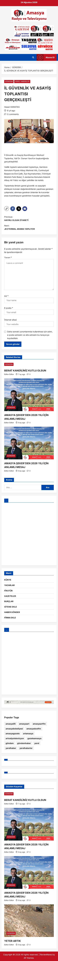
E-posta (8, 308)
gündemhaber (24, 743)
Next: (19, 227)
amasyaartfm (39, 724)
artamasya (28, 733)
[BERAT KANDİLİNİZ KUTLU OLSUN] (29, 364)
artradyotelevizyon (15, 738)
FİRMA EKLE (10, 617)
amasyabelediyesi (14, 728)
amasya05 (11, 724)
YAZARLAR (9, 585)
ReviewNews (46, 954)
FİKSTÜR (8, 590)
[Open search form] (33, 57)
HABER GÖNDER (12, 612)
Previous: (16, 218)
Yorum (8, 257)
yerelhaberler (26, 748)
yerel (36, 743)
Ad (6, 296)
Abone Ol (50, 57)
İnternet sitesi (10, 320)
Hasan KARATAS (12, 107)
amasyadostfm (33, 728)
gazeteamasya (34, 738)
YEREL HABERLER (22, 81)
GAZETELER (10, 596)
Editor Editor (9, 374)
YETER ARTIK (12, 940)
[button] (6, 208)
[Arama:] (22, 487)
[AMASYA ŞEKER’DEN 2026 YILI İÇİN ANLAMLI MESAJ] (29, 394)
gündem (10, 743)
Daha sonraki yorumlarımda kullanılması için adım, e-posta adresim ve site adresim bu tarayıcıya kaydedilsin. (30, 334)
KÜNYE (7, 580)
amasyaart (24, 724)
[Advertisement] (29, 534)
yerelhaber (11, 748)
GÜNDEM (9, 81)
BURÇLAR (8, 601)
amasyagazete (13, 733)
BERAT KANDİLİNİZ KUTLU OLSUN (25, 370)
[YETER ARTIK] (29, 920)
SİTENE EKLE (10, 607)
